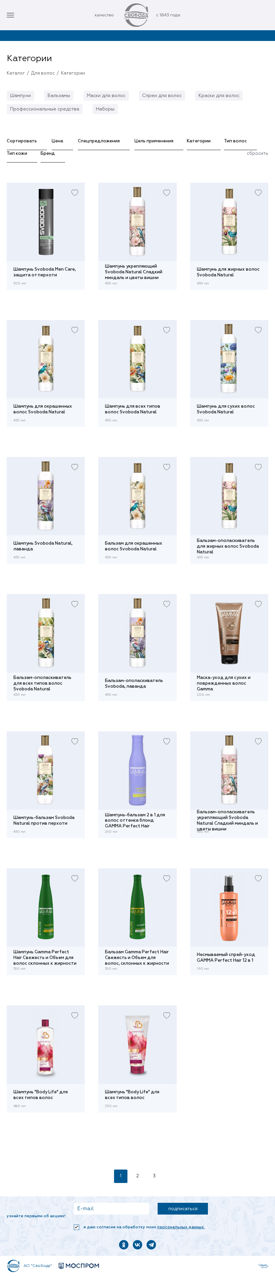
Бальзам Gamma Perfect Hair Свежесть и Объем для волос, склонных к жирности (137, 957)
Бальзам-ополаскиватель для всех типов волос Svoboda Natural (42, 683)
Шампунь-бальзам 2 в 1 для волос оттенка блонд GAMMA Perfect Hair (135, 820)
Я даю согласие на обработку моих (143, 1227)
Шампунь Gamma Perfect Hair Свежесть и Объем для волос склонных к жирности (44, 957)
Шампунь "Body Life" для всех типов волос (40, 1095)
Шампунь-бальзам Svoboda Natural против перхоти (43, 821)
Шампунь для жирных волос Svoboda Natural (228, 272)
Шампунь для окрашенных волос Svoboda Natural (42, 409)
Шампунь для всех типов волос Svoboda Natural (132, 409)
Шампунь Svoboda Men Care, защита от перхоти (44, 272)
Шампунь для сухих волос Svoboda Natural (226, 409)
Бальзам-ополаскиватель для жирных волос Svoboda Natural (228, 546)
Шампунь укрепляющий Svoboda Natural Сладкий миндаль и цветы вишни (133, 272)
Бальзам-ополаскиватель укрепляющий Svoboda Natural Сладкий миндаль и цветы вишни (227, 821)
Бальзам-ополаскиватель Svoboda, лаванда (134, 684)
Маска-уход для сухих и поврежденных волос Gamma (224, 683)
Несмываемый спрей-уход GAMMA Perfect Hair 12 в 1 (226, 958)
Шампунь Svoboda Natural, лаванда (42, 546)
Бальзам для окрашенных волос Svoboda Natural (133, 546)
